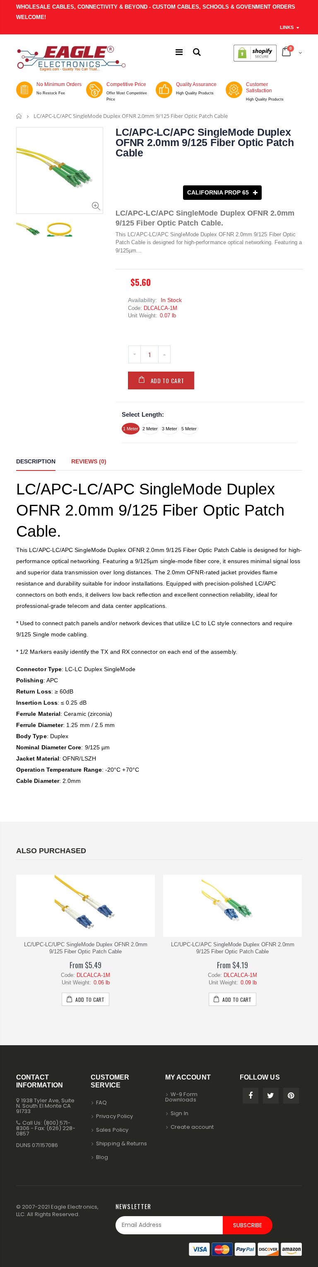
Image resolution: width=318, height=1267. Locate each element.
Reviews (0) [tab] (88, 461)
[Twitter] (271, 1096)
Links (287, 27)
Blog (102, 1157)
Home (19, 116)
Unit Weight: (142, 315)
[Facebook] (250, 1096)
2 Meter (150, 428)
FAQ (101, 1102)
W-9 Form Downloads (181, 1097)
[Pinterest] (291, 1096)
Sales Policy (112, 1130)
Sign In (179, 1113)
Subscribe (247, 1225)
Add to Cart (167, 380)
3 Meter (169, 428)
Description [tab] (35, 461)
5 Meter (189, 428)
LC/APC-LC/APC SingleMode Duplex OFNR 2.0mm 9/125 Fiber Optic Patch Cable (205, 142)
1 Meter (130, 428)
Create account (192, 1127)
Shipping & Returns (121, 1143)
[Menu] (179, 52)
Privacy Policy (114, 1116)
